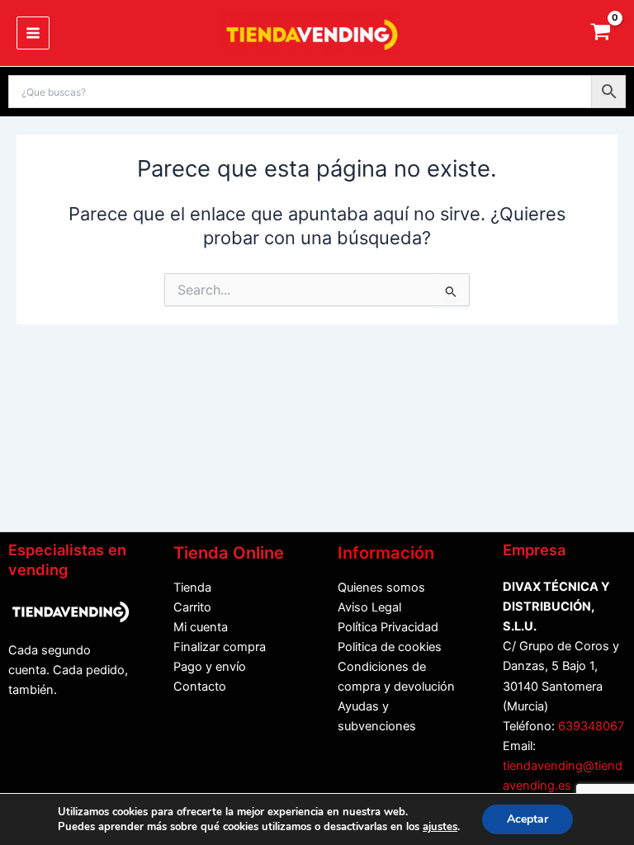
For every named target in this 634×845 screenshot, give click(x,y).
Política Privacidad (388, 627)
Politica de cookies (390, 647)
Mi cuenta (200, 627)
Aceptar (527, 819)
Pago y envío (209, 666)
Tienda (192, 587)
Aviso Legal (369, 607)
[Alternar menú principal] (33, 33)
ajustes (440, 826)
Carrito (192, 607)
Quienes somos (381, 587)
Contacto (199, 686)
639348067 (591, 726)
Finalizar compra (219, 647)
